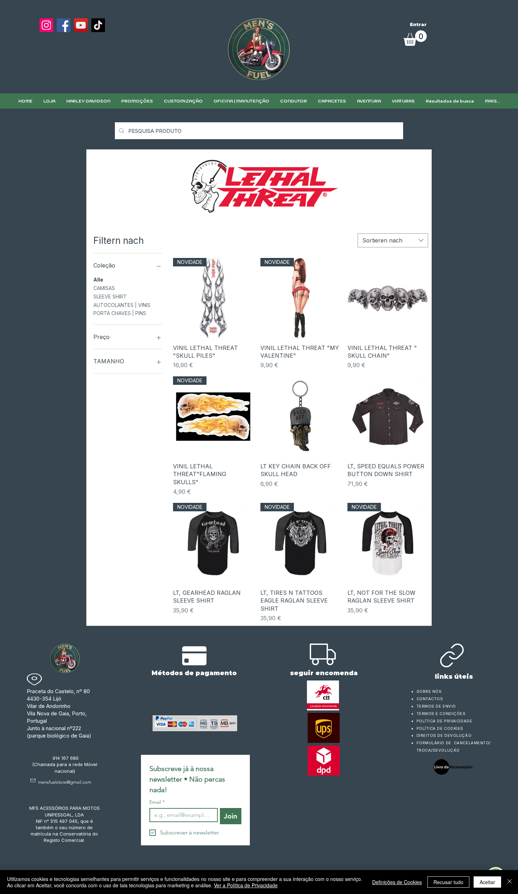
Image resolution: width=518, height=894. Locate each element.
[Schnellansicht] (387, 298)
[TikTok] (98, 25)
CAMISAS (104, 288)
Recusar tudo (448, 882)
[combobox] (393, 240)
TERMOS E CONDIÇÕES (441, 713)
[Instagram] (46, 25)
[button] (183, 101)
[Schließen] (509, 882)
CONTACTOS (430, 698)
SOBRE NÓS (429, 691)
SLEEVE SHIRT (110, 297)
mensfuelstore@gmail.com (64, 782)
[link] (415, 38)
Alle (98, 280)
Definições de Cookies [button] (397, 882)
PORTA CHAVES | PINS (119, 313)
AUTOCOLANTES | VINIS (121, 305)
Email (157, 802)
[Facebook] (63, 25)
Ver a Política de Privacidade (246, 885)
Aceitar (487, 882)
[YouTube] (81, 25)
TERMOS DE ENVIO (437, 706)
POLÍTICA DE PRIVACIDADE (445, 721)
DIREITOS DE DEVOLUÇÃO (444, 735)
